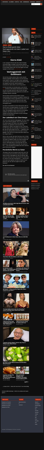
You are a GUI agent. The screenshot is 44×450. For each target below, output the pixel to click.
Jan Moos (8, 57)
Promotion (37, 420)
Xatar (9, 54)
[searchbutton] (41, 4)
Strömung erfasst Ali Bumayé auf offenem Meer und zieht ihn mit (38, 64)
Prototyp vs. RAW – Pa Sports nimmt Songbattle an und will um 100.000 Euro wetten (38, 122)
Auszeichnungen (38, 405)
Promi (36, 419)
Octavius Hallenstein (13, 52)
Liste (36, 415)
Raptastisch (5, 1)
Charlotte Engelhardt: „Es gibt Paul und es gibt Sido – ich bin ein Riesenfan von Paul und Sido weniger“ (36, 77)
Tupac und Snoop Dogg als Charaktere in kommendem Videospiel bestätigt (38, 85)
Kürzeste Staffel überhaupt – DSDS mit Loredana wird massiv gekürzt (15, 392)
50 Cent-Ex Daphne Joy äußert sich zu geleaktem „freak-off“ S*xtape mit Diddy (38, 115)
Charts (36, 407)
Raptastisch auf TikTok (35, 188)
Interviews (32, 1)
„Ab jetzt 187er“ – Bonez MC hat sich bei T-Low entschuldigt (15, 386)
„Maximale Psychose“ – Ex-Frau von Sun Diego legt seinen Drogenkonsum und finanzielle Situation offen (36, 92)
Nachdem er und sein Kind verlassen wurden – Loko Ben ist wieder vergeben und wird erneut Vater (36, 44)
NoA (35, 417)
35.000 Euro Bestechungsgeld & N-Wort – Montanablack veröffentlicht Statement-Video (36, 129)
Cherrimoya (19, 52)
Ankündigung (26, 1)
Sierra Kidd (6, 54)
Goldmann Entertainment (25, 52)
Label (3, 54)
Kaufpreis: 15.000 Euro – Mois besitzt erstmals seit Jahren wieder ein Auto (38, 37)
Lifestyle (17, 1)
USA (36, 422)
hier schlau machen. (18, 68)
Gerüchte (38, 1)
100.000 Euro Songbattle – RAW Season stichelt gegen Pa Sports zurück (38, 51)
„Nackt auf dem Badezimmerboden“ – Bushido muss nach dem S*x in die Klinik (38, 58)
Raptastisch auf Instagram (35, 185)
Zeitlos (36, 424)
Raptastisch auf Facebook (35, 183)
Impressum (21, 404)
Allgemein (11, 1)
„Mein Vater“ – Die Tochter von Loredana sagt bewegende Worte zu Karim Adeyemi (38, 137)
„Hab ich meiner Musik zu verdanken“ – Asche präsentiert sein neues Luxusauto (38, 100)
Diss (21, 1)
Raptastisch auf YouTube (35, 187)
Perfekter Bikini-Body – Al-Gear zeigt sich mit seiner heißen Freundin (38, 70)
